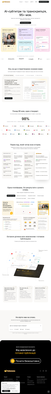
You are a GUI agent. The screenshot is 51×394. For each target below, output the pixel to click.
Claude (22, 329)
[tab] (8, 75)
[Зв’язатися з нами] (48, 391)
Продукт (21, 1)
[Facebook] (43, 371)
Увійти (36, 1)
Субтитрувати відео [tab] (11, 195)
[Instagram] (40, 371)
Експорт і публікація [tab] (31, 198)
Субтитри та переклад (8, 379)
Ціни (31, 1)
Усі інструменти (30, 380)
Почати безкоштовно (25, 22)
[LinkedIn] (46, 371)
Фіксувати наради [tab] (41, 195)
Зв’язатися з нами (30, 382)
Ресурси (26, 1)
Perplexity (28, 329)
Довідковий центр (30, 384)
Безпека (17, 380)
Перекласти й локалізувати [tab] (21, 195)
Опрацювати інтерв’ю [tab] (32, 195)
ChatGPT (17, 329)
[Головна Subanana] (6, 2)
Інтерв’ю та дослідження (9, 380)
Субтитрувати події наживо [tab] (21, 198)
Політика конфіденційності (42, 379)
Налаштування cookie (41, 382)
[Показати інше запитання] (40, 326)
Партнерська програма (20, 382)
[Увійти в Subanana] (11, 213)
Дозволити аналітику (6, 391)
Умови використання (41, 380)
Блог (28, 379)
